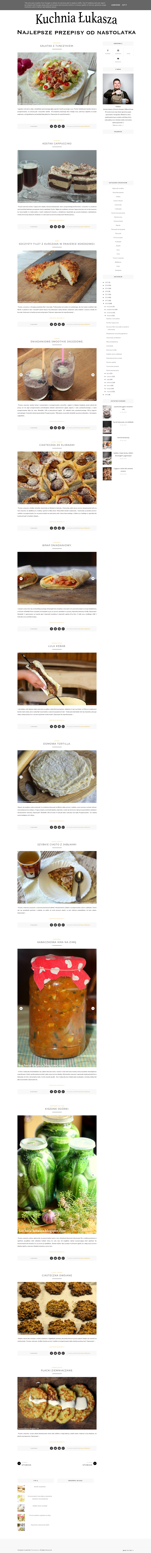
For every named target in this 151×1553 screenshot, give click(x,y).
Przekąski (57, 43)
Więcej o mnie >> (118, 125)
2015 (106, 300)
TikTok (128, 53)
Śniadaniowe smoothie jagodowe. (57, 341)
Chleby (57, 740)
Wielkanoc (118, 262)
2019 (106, 288)
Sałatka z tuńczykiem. (57, 46)
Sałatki (118, 246)
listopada (110, 306)
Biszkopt (57, 140)
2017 (106, 294)
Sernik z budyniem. (40, 1486)
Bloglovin (118, 61)
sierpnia (109, 315)
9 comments (33, 226)
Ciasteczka (118, 205)
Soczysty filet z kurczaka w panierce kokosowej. (57, 244)
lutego (109, 388)
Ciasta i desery (57, 442)
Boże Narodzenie (118, 192)
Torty (118, 254)
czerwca (109, 376)
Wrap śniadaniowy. (57, 545)
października (111, 309)
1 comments (33, 726)
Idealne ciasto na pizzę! (40, 1506)
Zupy (118, 266)
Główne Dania (57, 643)
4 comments (33, 629)
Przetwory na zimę (57, 1105)
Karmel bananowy (123, 438)
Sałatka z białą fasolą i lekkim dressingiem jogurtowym (123, 454)
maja (108, 379)
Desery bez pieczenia (118, 213)
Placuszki (118, 233)
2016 (106, 297)
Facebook (107, 53)
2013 (106, 394)
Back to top (127, 1550)
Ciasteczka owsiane (57, 1275)
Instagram (118, 53)
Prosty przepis (118, 237)
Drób (57, 241)
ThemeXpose (35, 1550)
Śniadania (118, 270)
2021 (106, 282)
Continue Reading (56, 120)
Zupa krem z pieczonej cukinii (40, 1525)
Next (93, 374)
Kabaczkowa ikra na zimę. (57, 942)
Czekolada (118, 209)
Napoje (57, 338)
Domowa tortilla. (57, 743)
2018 (106, 291)
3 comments (33, 126)
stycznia (109, 391)
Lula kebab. (57, 646)
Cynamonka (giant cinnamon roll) (123, 408)
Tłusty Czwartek (118, 258)
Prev (21, 374)
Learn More (115, 5)
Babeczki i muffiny (118, 188)
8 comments (33, 1091)
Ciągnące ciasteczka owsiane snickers (123, 469)
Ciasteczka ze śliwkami (57, 445)
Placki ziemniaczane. (57, 1370)
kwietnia (109, 382)
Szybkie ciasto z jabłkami (57, 844)
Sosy (118, 250)
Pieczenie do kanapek (118, 229)
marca (109, 385)
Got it (124, 5)
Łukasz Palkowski (85, 126)
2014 (106, 303)
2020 (106, 285)
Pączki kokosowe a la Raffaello (123, 422)
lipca (108, 373)
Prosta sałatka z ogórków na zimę (40, 1515)
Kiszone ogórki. (57, 1109)
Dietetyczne (118, 217)
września (109, 312)
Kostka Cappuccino (57, 143)
